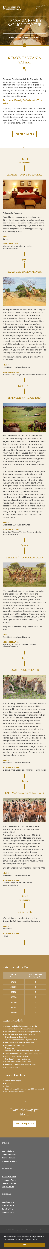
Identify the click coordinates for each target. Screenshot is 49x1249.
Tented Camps (8, 1158)
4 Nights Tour (8, 1206)
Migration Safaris (9, 1161)
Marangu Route (9, 1177)
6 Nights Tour (8, 1212)
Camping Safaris (9, 1154)
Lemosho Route (9, 1183)
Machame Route (9, 1180)
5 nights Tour (8, 1209)
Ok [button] (24, 1245)
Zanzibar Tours (8, 1202)
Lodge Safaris (8, 1151)
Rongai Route (8, 1187)
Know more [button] (31, 1239)
